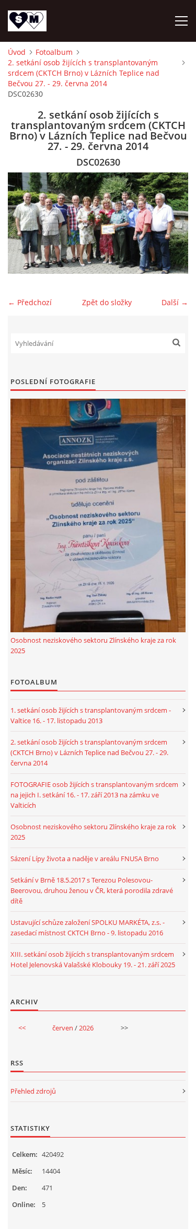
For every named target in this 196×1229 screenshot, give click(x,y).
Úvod (17, 52)
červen (62, 1028)
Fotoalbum (54, 52)
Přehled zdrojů (33, 1091)
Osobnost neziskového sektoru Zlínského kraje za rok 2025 (93, 645)
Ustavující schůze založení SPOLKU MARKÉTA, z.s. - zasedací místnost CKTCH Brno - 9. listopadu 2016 (87, 927)
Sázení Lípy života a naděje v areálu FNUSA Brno (84, 858)
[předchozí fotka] (25, 223)
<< (22, 1028)
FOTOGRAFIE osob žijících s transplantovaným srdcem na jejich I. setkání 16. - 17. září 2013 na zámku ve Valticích (94, 795)
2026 (86, 1028)
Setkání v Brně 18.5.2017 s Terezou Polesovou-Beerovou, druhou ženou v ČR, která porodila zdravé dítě (91, 890)
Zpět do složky (107, 302)
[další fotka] (171, 223)
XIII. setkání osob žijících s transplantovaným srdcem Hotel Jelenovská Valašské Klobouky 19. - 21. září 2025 (92, 959)
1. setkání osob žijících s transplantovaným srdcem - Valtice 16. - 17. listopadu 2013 (90, 715)
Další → (175, 302)
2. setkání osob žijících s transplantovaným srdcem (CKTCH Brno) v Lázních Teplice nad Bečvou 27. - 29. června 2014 (83, 72)
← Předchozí (30, 302)
